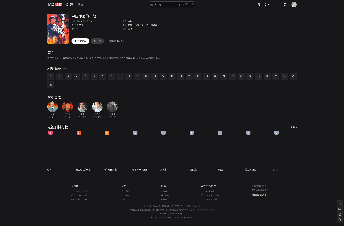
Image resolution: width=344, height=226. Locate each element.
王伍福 (136, 25)
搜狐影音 (208, 195)
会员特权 (125, 191)
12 (146, 76)
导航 (80, 4)
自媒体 (74, 186)
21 (224, 76)
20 (215, 76)
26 (267, 76)
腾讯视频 (120, 41)
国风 (73, 200)
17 (189, 76)
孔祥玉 (147, 25)
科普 (73, 195)
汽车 (79, 195)
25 (258, 76)
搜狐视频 (54, 4)
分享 (98, 41)
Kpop (79, 191)
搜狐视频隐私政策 (146, 210)
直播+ (216, 195)
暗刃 (49, 169)
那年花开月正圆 (139, 169)
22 (233, 76)
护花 (275, 169)
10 (129, 76)
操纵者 (163, 169)
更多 (293, 127)
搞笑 (79, 200)
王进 (130, 29)
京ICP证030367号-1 (176, 214)
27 (276, 76)
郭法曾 (154, 25)
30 (51, 85)
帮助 (123, 200)
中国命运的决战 (83, 16)
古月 (130, 25)
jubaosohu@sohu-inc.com (205, 210)
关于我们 (165, 195)
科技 (85, 195)
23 (241, 76)
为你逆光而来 (110, 169)
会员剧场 (125, 195)
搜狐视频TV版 (211, 200)
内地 (130, 21)
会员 (123, 186)
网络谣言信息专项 (258, 195)
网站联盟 (165, 191)
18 (198, 76)
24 (250, 76)
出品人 (86, 200)
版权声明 (160, 210)
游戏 (85, 191)
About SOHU (186, 206)
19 (207, 76)
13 (155, 76)
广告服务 (166, 206)
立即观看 (81, 41)
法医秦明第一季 (83, 169)
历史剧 (80, 25)
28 (284, 76)
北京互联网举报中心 (259, 190)
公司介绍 (196, 206)
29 (293, 76)
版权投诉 (165, 200)
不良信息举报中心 (258, 186)
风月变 (220, 169)
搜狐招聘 (156, 206)
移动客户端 (209, 191)
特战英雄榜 (250, 169)
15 (172, 76)
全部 (73, 191)
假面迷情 (193, 169)
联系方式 (175, 206)
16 (181, 76)
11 (137, 76)
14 (163, 76)
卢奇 (142, 25)
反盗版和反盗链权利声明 (176, 210)
